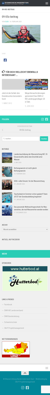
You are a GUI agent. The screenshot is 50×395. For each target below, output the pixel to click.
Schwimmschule (10, 322)
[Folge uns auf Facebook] (46, 119)
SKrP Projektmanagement (14, 328)
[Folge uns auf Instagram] (42, 119)
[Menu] (47, 3)
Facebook (8, 304)
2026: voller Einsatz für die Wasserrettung (29, 181)
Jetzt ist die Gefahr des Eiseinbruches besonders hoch (12, 96)
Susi (6, 22)
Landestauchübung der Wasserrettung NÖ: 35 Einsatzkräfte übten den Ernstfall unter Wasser (30, 157)
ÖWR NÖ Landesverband (13, 310)
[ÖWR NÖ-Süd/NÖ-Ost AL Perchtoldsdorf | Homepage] (20, 3)
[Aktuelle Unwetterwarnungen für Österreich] (16, 357)
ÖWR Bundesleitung (11, 316)
